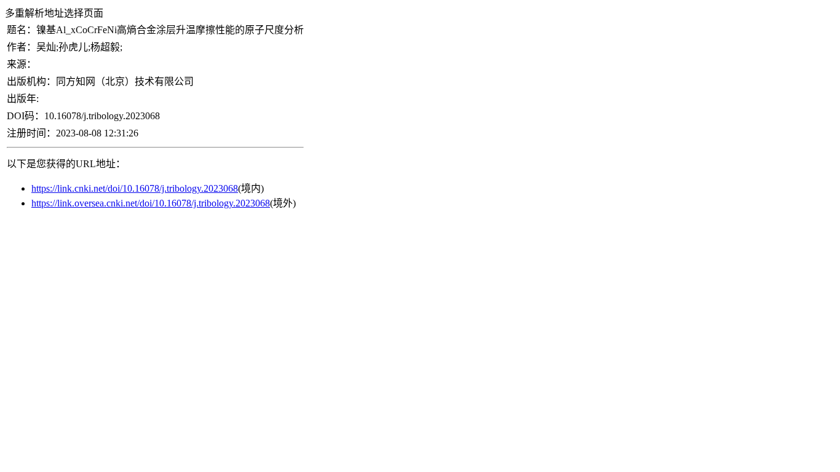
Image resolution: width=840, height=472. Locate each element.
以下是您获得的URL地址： (66, 164)
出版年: (23, 98)
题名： (21, 30)
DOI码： (25, 116)
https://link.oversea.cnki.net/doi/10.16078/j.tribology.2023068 (150, 203)
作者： (21, 47)
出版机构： (31, 81)
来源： (21, 64)
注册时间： (31, 133)
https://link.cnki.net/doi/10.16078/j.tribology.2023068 (134, 188)
